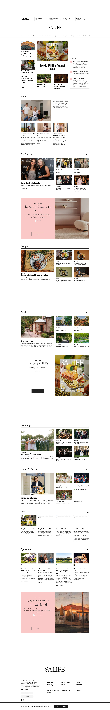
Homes (78, 36)
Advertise (78, 690)
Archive (49, 692)
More (87, 155)
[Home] (27, 19)
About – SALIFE (65, 690)
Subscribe (84, 36)
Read (38, 234)
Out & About (48, 36)
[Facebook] (21, 700)
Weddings (72, 36)
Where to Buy (50, 685)
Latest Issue (40, 36)
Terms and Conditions (53, 690)
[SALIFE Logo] (55, 27)
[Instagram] (23, 700)
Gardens (33, 36)
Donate (27, 696)
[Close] (108, 704)
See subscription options (61, 706)
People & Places (57, 36)
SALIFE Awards (25, 36)
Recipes (65, 36)
